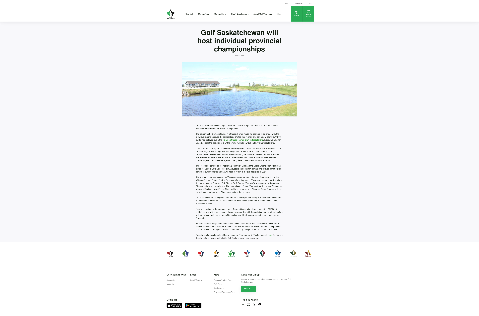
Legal (193, 274)
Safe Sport (218, 284)
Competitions (220, 13)
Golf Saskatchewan (176, 274)
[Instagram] (248, 304)
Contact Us (171, 280)
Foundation (298, 3)
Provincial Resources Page (224, 292)
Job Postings (219, 288)
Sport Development (240, 13)
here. (270, 235)
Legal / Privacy (196, 280)
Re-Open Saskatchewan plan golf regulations (243, 139)
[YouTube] (259, 304)
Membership (203, 13)
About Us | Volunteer (262, 13)
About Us (170, 284)
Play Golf (189, 13)
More (279, 13)
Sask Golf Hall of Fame (223, 280)
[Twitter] (254, 304)
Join (286, 3)
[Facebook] (242, 304)
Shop (310, 3)
